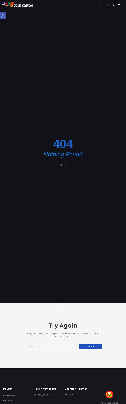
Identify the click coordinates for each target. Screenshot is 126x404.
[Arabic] (9, 3)
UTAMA (63, 164)
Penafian (7, 400)
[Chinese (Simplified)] (13, 3)
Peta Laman (9, 395)
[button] (3, 15)
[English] (6, 3)
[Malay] (3, 3)
